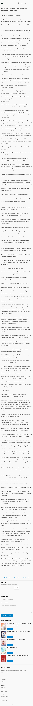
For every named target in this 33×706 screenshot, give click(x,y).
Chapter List (16, 577)
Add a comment (5, 602)
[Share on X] (4, 673)
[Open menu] (30, 3)
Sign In (26, 3)
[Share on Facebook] (2, 673)
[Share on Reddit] (7, 673)
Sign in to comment (7, 615)
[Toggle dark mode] (19, 3)
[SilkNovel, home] (6, 3)
